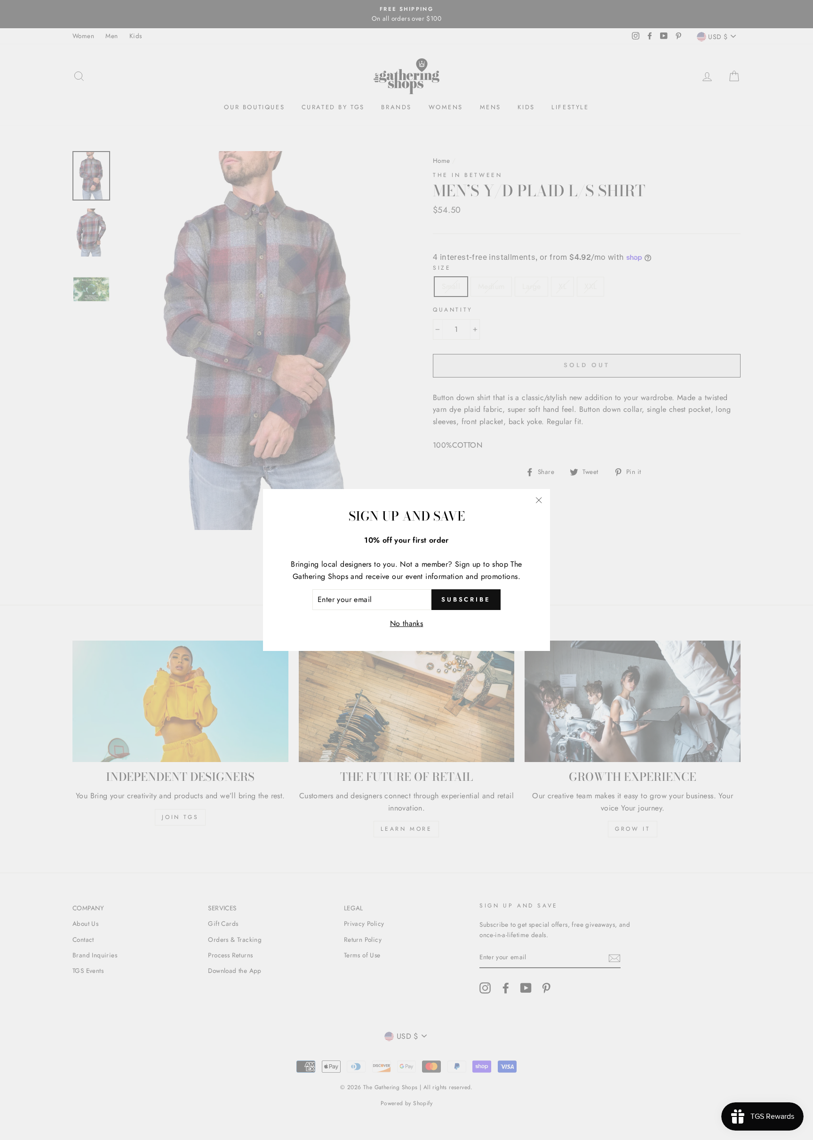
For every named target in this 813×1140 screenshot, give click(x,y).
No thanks (406, 623)
